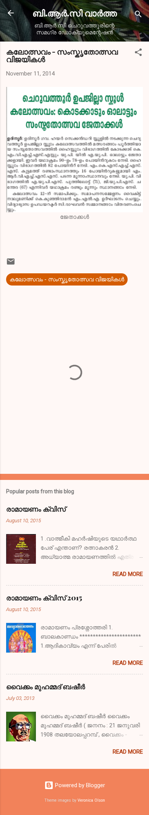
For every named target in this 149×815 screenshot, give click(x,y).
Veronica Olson (91, 800)
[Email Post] (10, 264)
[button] (138, 53)
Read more (128, 574)
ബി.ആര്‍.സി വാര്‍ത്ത (74, 13)
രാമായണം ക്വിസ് (36, 508)
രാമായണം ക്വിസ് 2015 (44, 597)
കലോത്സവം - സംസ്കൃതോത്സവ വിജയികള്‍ (67, 279)
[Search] (138, 15)
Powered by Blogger (79, 785)
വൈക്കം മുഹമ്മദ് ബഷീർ (45, 686)
